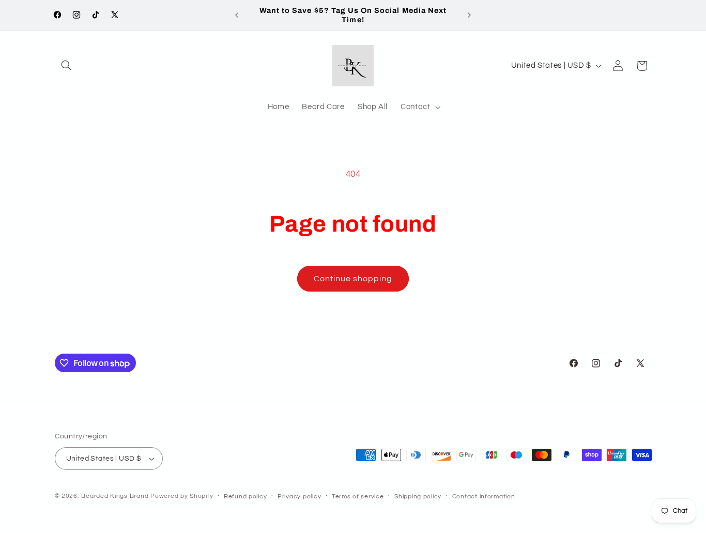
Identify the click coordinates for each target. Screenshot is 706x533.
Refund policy (245, 496)
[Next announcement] (469, 15)
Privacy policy (299, 496)
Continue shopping (353, 279)
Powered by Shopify (181, 496)
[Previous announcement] (236, 15)
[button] (67, 66)
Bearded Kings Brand (114, 496)
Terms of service (358, 496)
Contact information (483, 496)
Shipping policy (417, 496)
